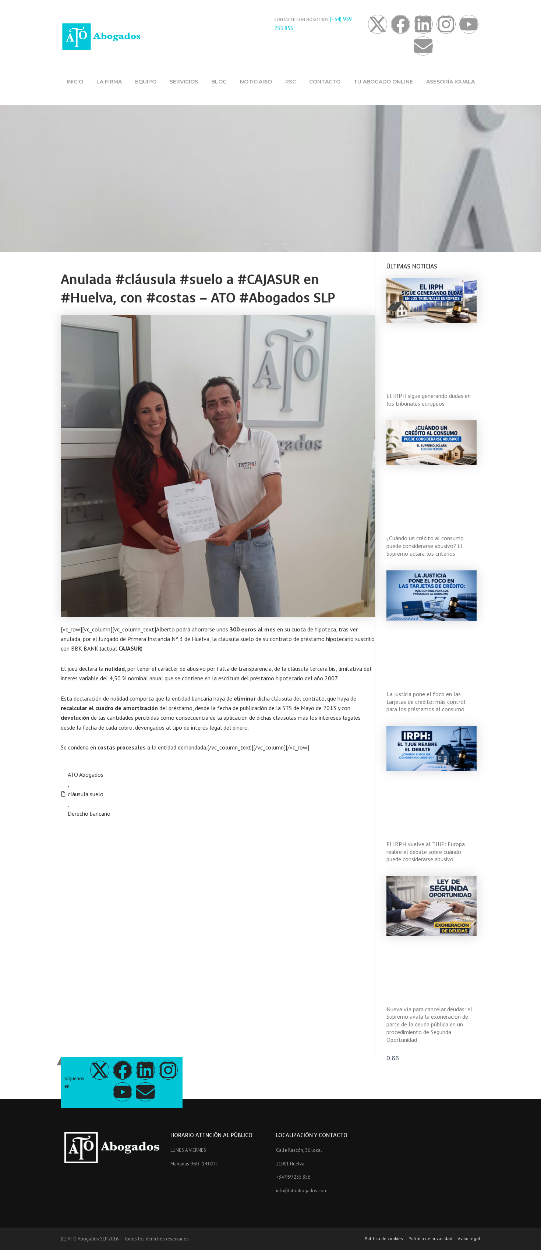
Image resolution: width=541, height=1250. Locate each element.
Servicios (184, 81)
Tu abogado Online (383, 81)
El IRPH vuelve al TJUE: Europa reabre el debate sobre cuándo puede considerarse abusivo (425, 851)
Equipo (145, 81)
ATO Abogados (85, 774)
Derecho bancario (89, 813)
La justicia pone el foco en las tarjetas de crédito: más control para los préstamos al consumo (426, 701)
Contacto (324, 81)
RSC (290, 81)
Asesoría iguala (450, 81)
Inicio (75, 81)
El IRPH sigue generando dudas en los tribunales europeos (428, 399)
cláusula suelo (85, 794)
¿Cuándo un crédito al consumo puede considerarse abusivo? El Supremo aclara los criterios (425, 545)
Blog (219, 81)
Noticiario (256, 81)
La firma (109, 81)
